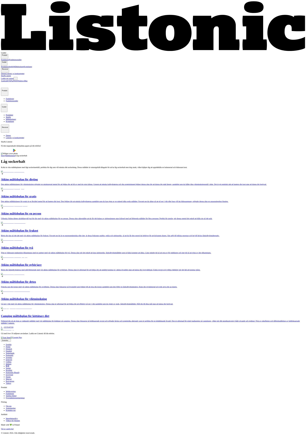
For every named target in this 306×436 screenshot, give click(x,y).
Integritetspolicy (12, 418)
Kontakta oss (11, 410)
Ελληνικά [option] (9, 375)
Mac (26, 81)
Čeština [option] (8, 362)
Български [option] (10, 381)
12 (5, 327)
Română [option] (9, 370)
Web (15, 81)
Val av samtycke (7, 429)
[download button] (7, 151)
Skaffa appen (6, 76)
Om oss (8, 406)
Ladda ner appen (7, 78)
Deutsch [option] (9, 349)
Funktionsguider (15, 60)
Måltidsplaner (19, 67)
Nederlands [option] (10, 353)
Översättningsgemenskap (15, 398)
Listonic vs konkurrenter (15, 74)
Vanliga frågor (11, 396)
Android (4, 81)
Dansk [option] (8, 377)
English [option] (8, 345)
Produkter (4, 67)
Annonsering (11, 408)
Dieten (3, 74)
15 (10, 327)
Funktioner (5, 60)
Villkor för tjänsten (13, 421)
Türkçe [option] (8, 383)
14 (9, 327)
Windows (20, 81)
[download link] (6, 338)
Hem (3, 156)
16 (12, 327)
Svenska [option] (9, 357)
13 (7, 327)
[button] (4, 85)
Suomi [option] (8, 368)
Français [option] (9, 360)
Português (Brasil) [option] (12, 373)
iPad (12, 81)
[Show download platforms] (15, 78)
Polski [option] (8, 347)
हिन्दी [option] (7, 366)
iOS (8, 81)
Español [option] (9, 351)
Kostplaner (28, 67)
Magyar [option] (9, 379)
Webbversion (11, 391)
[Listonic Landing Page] (153, 51)
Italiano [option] (8, 364)
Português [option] (9, 355)
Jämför (11, 67)
